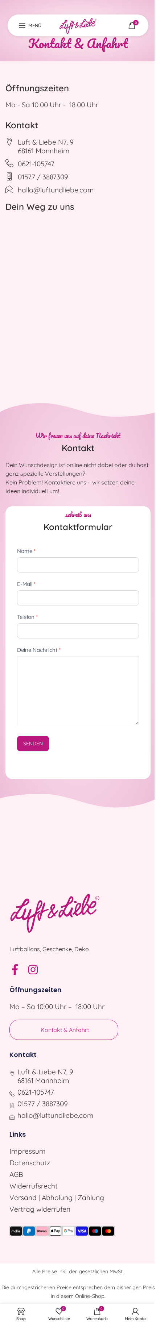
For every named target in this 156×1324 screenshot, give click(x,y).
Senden (33, 743)
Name (26, 550)
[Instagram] (33, 969)
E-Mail (26, 583)
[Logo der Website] (78, 24)
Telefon (27, 616)
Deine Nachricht (39, 649)
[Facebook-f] (14, 969)
